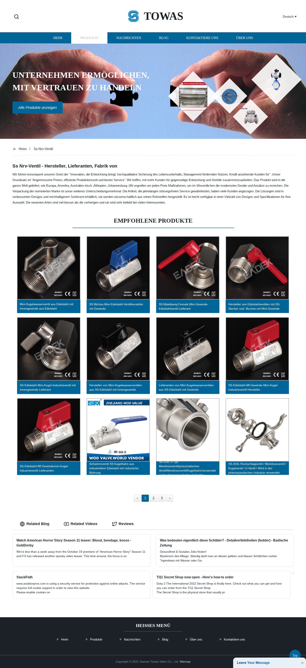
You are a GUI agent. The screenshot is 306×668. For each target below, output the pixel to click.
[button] (16, 17)
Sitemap (185, 661)
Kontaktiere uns (202, 38)
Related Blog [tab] (37, 524)
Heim (57, 38)
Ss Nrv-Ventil (43, 149)
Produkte (89, 38)
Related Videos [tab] (84, 524)
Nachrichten (128, 38)
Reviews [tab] (126, 524)
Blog (163, 38)
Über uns (244, 38)
